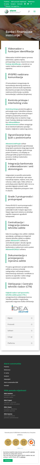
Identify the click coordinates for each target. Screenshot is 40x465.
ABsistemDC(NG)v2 (12, 249)
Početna (6, 1)
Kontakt (20, 4)
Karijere (13, 4)
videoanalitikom (14, 122)
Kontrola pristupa (12, 109)
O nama (6, 4)
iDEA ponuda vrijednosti (18, 1)
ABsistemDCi (15, 241)
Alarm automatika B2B (11, 382)
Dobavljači (7, 379)
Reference (31, 1)
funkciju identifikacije (13, 64)
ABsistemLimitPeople (13, 144)
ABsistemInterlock (12, 125)
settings (22, 457)
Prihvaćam (8, 460)
